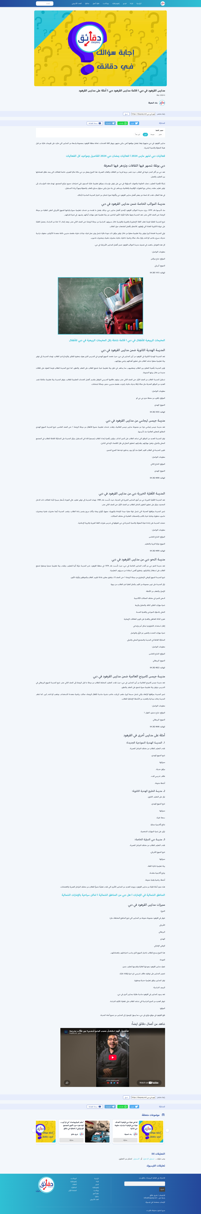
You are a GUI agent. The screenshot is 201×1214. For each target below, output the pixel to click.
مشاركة (125, 1140)
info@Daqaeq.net (150, 1198)
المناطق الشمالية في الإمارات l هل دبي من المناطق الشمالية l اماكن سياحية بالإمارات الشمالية (113, 895)
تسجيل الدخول (148, 1158)
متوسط (152, 134)
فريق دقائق (74, 1134)
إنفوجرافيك (115, 3)
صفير (160, 134)
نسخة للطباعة (93, 123)
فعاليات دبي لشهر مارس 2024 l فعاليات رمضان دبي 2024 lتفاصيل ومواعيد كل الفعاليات (115, 156)
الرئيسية (139, 3)
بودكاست (106, 3)
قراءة (131, 3)
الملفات (74, 1184)
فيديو (124, 3)
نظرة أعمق (96, 3)
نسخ (126, 114)
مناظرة (87, 3)
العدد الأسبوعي (77, 3)
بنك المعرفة (152, 102)
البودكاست (74, 1178)
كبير (145, 134)
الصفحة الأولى (72, 1190)
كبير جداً (137, 134)
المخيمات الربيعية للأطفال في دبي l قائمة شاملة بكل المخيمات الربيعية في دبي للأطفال (117, 340)
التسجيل (136, 1158)
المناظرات (74, 1187)
